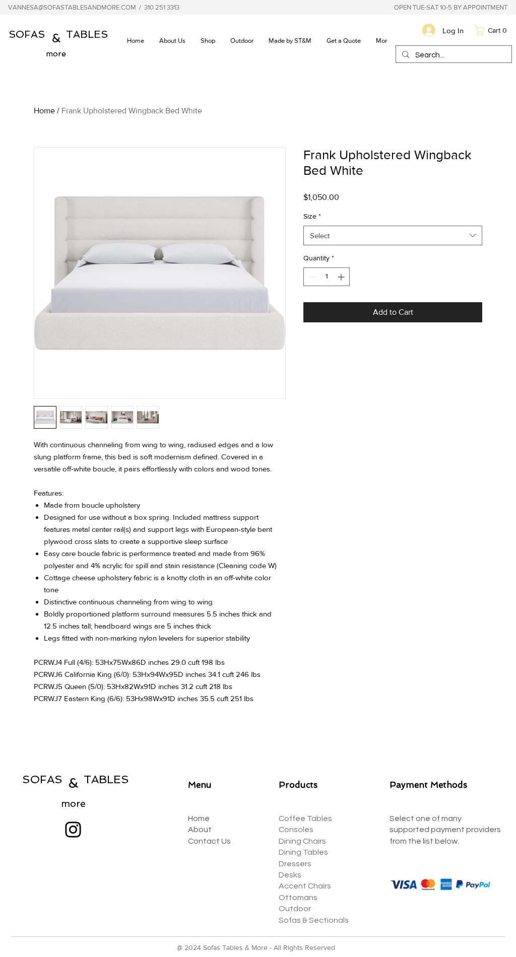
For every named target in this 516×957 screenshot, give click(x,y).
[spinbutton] (326, 277)
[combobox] (392, 235)
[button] (242, 40)
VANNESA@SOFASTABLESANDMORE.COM (72, 7)
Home (44, 110)
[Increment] (342, 277)
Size (312, 216)
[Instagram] (73, 829)
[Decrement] (311, 277)
